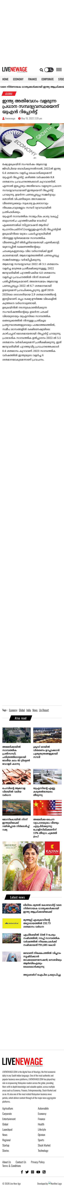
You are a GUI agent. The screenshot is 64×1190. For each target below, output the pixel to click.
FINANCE (32, 79)
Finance (41, 1119)
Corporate (7, 1113)
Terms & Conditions (11, 1166)
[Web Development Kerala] (55, 1183)
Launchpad (7, 1129)
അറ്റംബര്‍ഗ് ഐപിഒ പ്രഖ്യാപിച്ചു (42, 974)
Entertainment (9, 1119)
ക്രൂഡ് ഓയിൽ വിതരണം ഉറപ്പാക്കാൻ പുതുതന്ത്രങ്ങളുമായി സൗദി (46, 752)
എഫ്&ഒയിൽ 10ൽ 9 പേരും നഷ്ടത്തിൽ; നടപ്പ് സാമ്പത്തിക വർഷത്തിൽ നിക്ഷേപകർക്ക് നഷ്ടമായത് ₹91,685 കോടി (41, 940)
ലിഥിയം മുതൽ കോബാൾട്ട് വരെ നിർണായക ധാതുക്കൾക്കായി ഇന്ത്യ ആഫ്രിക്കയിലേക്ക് (42, 909)
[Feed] (44, 1172)
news (35, 710)
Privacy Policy (38, 1162)
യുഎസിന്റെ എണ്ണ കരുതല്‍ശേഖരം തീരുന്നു (44, 792)
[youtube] (38, 1172)
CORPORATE (47, 79)
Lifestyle (42, 1129)
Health (41, 1124)
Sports (41, 1140)
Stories (5, 1150)
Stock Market (44, 1145)
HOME (5, 79)
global (22, 710)
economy (13, 710)
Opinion (41, 1135)
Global (5, 1124)
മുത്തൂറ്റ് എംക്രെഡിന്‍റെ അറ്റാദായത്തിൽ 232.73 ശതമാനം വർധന (37, 923)
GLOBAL (9, 94)
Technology (43, 1150)
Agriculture (7, 1108)
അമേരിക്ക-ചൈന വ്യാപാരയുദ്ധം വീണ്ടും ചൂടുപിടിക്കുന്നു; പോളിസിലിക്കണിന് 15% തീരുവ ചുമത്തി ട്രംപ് (46, 828)
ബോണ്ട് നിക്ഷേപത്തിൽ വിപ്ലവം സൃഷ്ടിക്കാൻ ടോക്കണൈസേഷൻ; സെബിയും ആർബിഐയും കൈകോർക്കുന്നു (42, 960)
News (4, 1135)
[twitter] (27, 1172)
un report (44, 710)
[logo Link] (14, 71)
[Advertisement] (32, 32)
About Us (6, 1162)
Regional (6, 1140)
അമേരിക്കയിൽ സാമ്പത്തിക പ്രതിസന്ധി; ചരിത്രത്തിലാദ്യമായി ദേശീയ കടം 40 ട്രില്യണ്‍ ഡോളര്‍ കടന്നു (16, 755)
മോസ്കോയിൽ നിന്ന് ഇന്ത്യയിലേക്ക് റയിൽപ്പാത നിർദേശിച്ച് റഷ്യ (15, 824)
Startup (5, 1145)
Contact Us (21, 1162)
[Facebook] (22, 1172)
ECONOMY (18, 79)
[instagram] (32, 1172)
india (28, 710)
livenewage (10, 118)
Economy (42, 1113)
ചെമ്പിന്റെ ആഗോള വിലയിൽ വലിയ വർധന (13, 792)
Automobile (43, 1108)
